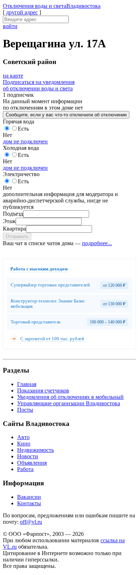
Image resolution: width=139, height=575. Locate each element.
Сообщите (66, 114)
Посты (25, 410)
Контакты (29, 503)
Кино (23, 444)
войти (10, 26)
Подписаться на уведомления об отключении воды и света (38, 85)
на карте (13, 76)
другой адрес (22, 12)
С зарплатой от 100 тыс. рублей (52, 338)
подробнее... (97, 243)
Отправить (17, 236)
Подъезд (13, 214)
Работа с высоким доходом (39, 268)
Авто (23, 437)
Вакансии (29, 497)
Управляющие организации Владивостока (68, 403)
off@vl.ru (31, 522)
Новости (27, 456)
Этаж (9, 221)
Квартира (14, 229)
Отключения (52, 6)
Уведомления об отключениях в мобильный (70, 397)
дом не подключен (25, 141)
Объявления (32, 463)
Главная (26, 384)
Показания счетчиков (43, 390)
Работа (25, 469)
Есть (23, 129)
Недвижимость (35, 450)
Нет (7, 135)
